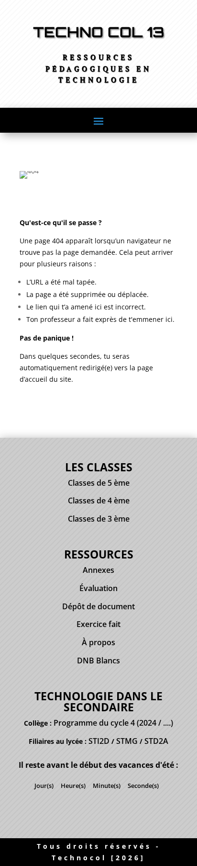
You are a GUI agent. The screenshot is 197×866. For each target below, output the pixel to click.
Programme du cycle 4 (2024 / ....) (113, 723)
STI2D (98, 741)
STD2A (156, 741)
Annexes (98, 570)
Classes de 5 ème (99, 483)
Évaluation (98, 588)
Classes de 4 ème (99, 500)
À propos (98, 642)
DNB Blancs (98, 660)
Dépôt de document (98, 606)
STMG (127, 741)
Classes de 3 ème (99, 518)
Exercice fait (98, 624)
